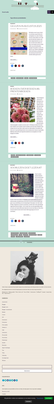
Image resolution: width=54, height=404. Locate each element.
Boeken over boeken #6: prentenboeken (25, 90)
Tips (3, 350)
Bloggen (4, 304)
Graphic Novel (20, 78)
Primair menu (52, 12)
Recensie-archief (5, 391)
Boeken (12, 86)
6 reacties (20, 94)
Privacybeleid (40, 398)
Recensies (12, 165)
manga (26, 78)
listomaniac (37, 155)
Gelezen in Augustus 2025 (26, 26)
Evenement (4, 319)
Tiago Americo (19, 236)
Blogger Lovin (5, 307)
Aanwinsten (4, 302)
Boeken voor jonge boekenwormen (32, 199)
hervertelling (32, 233)
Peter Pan (26, 234)
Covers (3, 314)
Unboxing (4, 355)
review (13, 236)
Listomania (4, 332)
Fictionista (4, 322)
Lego (3, 329)
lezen (20, 234)
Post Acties (4, 337)
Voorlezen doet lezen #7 (26, 167)
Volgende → (30, 242)
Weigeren (28, 401)
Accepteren (48, 398)
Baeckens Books (15, 233)
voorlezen (27, 236)
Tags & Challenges (6, 347)
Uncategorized (5, 357)
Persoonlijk (4, 335)
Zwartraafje (5, 12)
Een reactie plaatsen (22, 28)
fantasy (13, 78)
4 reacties (20, 170)
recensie (40, 234)
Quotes (3, 342)
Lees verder (13, 59)
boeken (13, 155)
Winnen (4, 360)
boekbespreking (23, 233)
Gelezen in (12, 23)
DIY (3, 317)
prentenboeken (33, 78)
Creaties (4, 394)
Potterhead (4, 340)
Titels (3, 352)
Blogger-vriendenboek (7, 309)
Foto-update (5, 324)
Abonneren (27, 370)
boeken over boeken (21, 155)
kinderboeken (30, 155)
